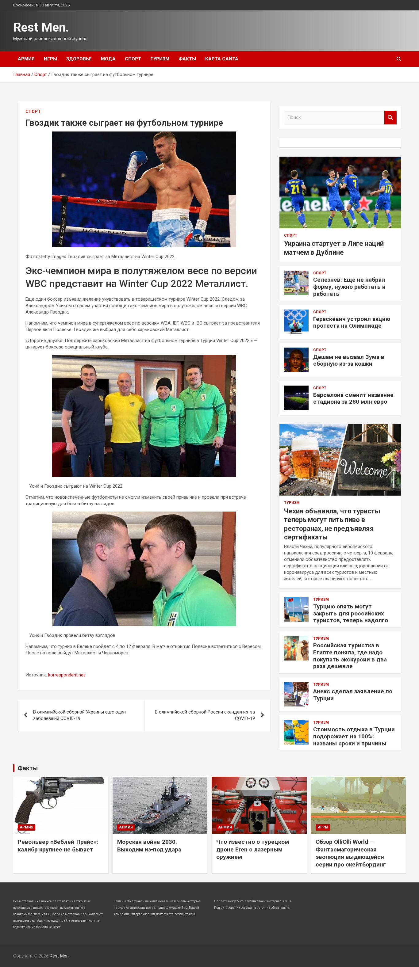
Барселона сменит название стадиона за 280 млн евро (353, 398)
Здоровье (79, 59)
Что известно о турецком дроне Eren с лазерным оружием (252, 849)
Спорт (133, 59)
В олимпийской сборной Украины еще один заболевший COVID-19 (79, 715)
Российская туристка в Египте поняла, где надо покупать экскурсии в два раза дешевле (350, 656)
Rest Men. (41, 27)
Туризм (159, 59)
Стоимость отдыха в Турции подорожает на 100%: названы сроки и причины (354, 736)
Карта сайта (221, 59)
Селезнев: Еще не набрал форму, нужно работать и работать (349, 286)
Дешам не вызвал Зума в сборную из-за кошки (348, 360)
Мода (108, 59)
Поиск (390, 117)
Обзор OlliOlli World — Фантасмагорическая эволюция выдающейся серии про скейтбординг (351, 853)
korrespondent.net (66, 675)
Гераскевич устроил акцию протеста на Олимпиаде (351, 322)
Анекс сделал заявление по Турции (352, 695)
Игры (50, 59)
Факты (187, 59)
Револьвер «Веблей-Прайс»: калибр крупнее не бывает (58, 845)
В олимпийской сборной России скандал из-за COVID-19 (205, 715)
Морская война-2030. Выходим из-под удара (149, 845)
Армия (26, 59)
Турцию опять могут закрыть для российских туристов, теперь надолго (350, 613)
